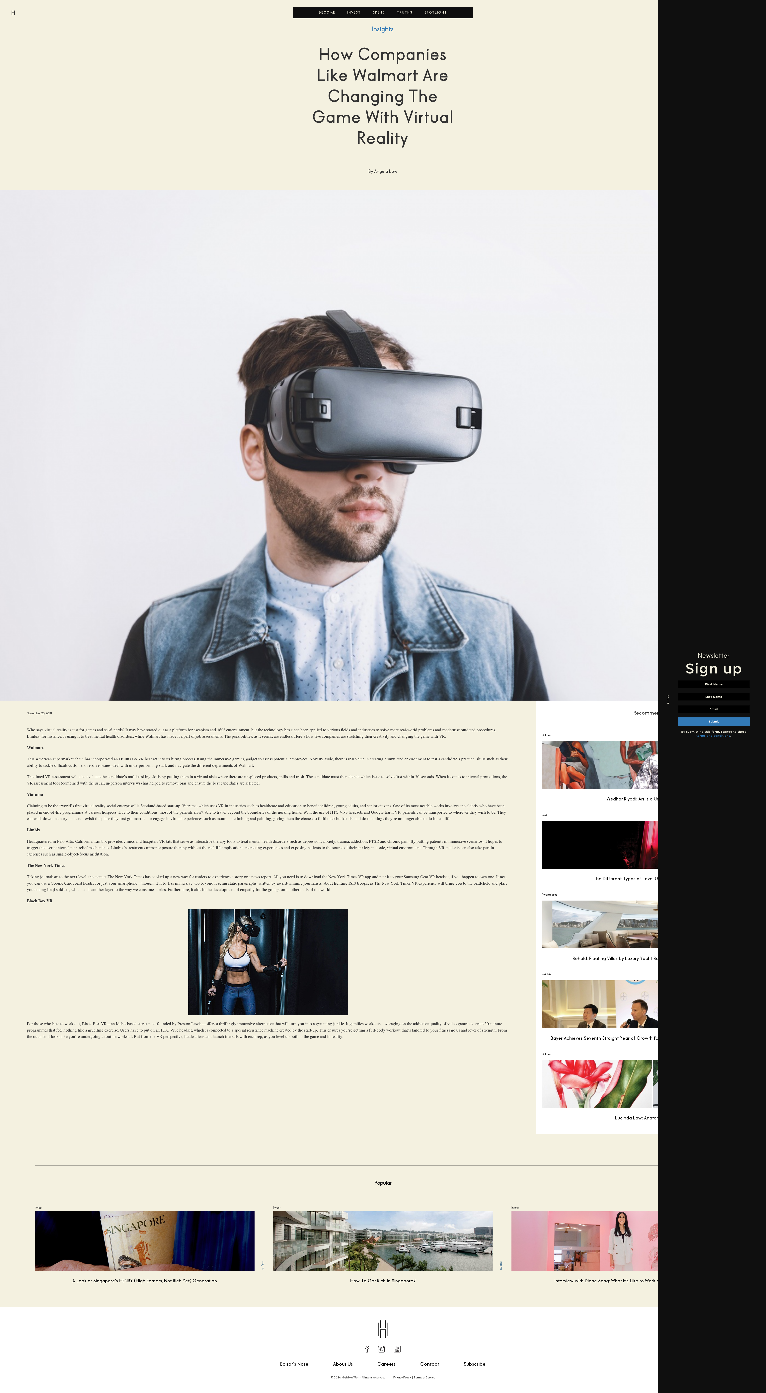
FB (367, 1349)
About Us (343, 1363)
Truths (405, 12)
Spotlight (435, 12)
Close (664, 699)
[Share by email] (626, 1319)
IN (381, 1349)
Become (327, 12)
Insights (383, 29)
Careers (386, 1363)
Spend (379, 12)
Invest (354, 12)
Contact (429, 1363)
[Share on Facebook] (584, 1319)
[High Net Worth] (13, 12)
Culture (546, 735)
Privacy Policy (402, 1377)
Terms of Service (424, 1377)
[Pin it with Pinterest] (609, 1319)
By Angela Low (25, 1319)
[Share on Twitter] (592, 1319)
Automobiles (549, 894)
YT (397, 1349)
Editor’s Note (294, 1363)
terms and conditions (710, 735)
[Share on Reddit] (601, 1319)
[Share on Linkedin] (617, 1319)
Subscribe (475, 1363)
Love (545, 814)
